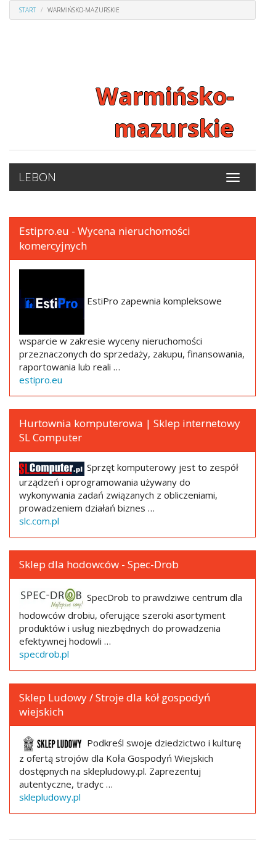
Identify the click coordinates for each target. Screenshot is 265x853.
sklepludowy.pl (50, 797)
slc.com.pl (39, 521)
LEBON (37, 177)
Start (27, 10)
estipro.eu (40, 379)
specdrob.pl (44, 654)
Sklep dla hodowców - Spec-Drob (99, 564)
